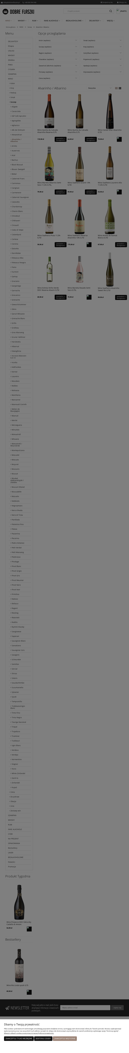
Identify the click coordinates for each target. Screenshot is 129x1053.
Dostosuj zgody (43, 1039)
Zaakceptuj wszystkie (64, 1039)
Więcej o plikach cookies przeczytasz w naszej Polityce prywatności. (29, 1033)
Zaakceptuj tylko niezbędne (19, 1039)
